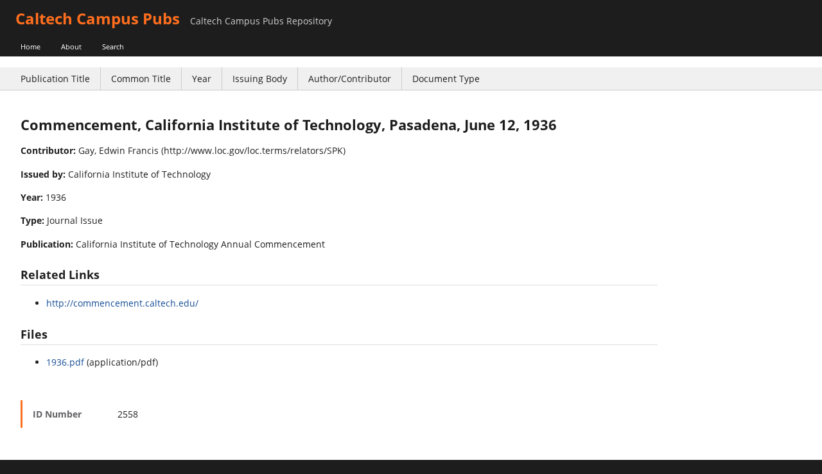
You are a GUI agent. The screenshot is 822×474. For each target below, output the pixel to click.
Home (30, 46)
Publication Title (55, 78)
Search (113, 46)
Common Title (141, 78)
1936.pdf (65, 362)
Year (201, 78)
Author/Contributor (349, 78)
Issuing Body (259, 78)
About (71, 46)
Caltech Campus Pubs (97, 18)
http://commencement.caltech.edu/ (122, 303)
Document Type (446, 78)
